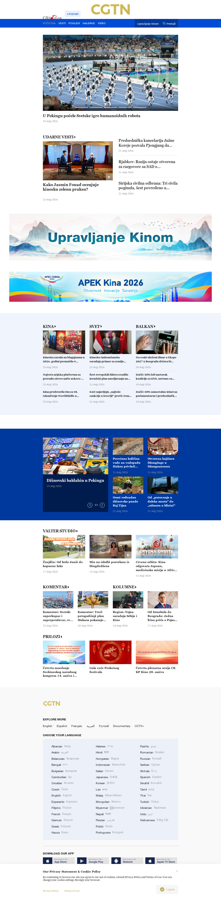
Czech (60, 789)
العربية (91, 726)
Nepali (103, 814)
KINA (48, 326)
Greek (61, 826)
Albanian (61, 746)
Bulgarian (64, 771)
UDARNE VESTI (58, 137)
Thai (146, 795)
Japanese (106, 777)
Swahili (151, 783)
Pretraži (171, 23)
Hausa (60, 832)
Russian (150, 759)
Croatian (63, 783)
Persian (105, 820)
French (61, 814)
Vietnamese (154, 820)
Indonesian (110, 765)
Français (76, 726)
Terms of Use (71, 891)
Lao (101, 789)
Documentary (121, 726)
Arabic (60, 752)
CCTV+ (139, 726)
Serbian (150, 765)
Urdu (146, 814)
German (62, 820)
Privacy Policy (51, 891)
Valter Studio (59, 531)
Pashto (148, 746)
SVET (94, 326)
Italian (105, 771)
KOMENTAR (55, 587)
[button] (81, 107)
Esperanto (64, 802)
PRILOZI (51, 637)
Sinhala (148, 771)
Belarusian (65, 759)
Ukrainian (153, 808)
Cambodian (62, 777)
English (47, 726)
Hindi (102, 752)
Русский (104, 726)
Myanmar (110, 808)
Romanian (152, 752)
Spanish (150, 777)
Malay (109, 795)
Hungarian (107, 759)
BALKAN (144, 326)
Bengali (59, 765)
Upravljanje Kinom (148, 23)
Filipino (62, 808)
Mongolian (108, 802)
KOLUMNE (123, 587)
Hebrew (104, 746)
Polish (104, 826)
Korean (105, 783)
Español (62, 726)
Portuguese (109, 832)
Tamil (147, 789)
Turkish (149, 802)
